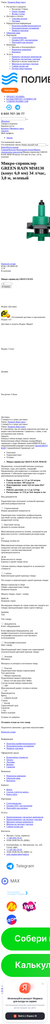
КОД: (3, 266)
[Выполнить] (47, 145)
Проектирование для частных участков (24, 819)
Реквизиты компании (21, 49)
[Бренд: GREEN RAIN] (6, 274)
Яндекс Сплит (18, 14)
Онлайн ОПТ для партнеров (25, 40)
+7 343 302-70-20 (14, 849)
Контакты (16, 52)
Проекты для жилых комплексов (26, 57)
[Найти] (27, 119)
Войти (4, 147)
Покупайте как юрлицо (22, 42)
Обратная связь (13, 33)
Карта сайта (11, 794)
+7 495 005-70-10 (14, 838)
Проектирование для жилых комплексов (24, 817)
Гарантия (10, 767)
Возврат (10, 764)
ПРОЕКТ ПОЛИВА (15, 96)
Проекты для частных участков (26, 59)
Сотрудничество (19, 37)
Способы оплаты (19, 18)
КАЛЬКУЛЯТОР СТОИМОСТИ (21, 99)
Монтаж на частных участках (25, 64)
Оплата (9, 760)
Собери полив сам (20, 66)
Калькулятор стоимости (17, 757)
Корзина (5, 128)
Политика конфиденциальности (26, 26)
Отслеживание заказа (11, 145)
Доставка (16, 21)
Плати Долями (18, 11)
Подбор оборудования (22, 68)
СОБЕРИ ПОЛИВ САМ (17, 101)
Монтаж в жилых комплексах (19, 822)
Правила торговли (20, 30)
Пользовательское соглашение (25, 28)
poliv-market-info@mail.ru (17, 854)
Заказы (9, 138)
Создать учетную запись (17, 792)
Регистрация (12, 147)
